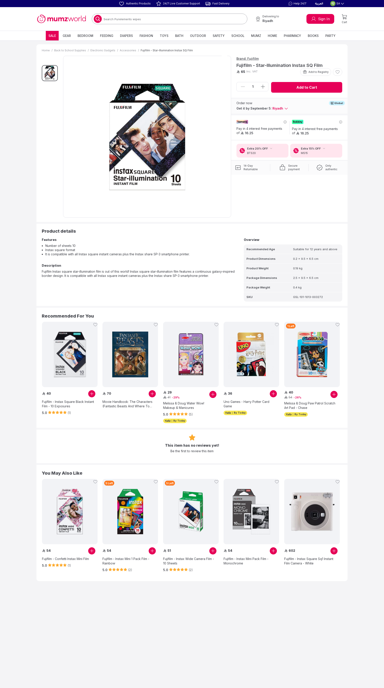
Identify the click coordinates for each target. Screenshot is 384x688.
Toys (164, 36)
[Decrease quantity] (243, 86)
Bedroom (85, 36)
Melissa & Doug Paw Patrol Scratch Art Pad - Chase (309, 405)
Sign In (324, 19)
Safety (219, 36)
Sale (52, 36)
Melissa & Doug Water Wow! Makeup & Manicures (183, 405)
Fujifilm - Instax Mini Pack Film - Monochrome (246, 561)
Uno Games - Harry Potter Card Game (246, 404)
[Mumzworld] (61, 19)
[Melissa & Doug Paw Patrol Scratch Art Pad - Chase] (312, 354)
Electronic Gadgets (102, 50)
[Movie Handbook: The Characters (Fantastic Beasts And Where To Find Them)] (130, 354)
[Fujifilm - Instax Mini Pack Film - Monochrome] (251, 511)
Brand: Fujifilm (247, 58)
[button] (297, 3)
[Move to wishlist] (337, 72)
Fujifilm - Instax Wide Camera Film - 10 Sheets (188, 561)
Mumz (256, 36)
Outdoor (198, 36)
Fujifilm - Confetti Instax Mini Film (65, 559)
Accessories (128, 50)
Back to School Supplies (70, 50)
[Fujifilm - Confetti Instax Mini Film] (70, 511)
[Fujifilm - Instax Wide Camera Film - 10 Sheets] (191, 511)
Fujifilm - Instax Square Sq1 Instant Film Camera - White (308, 561)
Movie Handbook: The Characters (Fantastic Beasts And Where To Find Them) (127, 404)
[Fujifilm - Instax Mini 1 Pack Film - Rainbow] (130, 511)
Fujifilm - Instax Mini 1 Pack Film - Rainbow (125, 561)
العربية (319, 3)
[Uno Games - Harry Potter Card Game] (251, 354)
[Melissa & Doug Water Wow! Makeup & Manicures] (191, 354)
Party (330, 36)
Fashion (146, 36)
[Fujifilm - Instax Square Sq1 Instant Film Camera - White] (312, 511)
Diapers (126, 36)
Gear (67, 36)
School (237, 36)
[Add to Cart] (91, 393)
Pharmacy (292, 36)
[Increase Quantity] (263, 86)
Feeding (106, 36)
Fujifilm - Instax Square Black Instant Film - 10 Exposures (68, 404)
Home (272, 36)
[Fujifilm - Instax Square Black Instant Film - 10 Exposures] (70, 354)
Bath (179, 36)
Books (313, 36)
